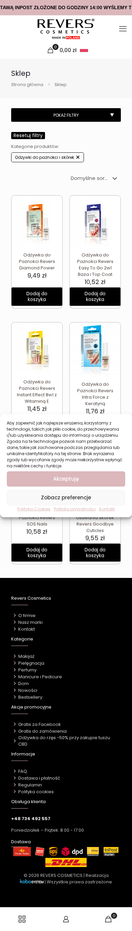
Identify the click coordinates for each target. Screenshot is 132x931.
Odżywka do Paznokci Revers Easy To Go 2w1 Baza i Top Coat (95, 265)
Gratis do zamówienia (42, 731)
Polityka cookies (36, 791)
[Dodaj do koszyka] (54, 203)
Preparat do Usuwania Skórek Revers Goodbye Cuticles (95, 521)
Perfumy (27, 670)
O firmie (27, 615)
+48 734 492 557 (30, 818)
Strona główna (27, 84)
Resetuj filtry (28, 135)
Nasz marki (30, 622)
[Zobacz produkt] (54, 213)
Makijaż (26, 656)
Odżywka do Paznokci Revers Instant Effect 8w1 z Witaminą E (37, 391)
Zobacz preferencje (66, 497)
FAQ (22, 771)
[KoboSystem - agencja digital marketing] (32, 882)
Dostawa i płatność (39, 778)
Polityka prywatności (75, 509)
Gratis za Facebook (39, 724)
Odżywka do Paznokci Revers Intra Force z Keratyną (95, 394)
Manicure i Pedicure (40, 677)
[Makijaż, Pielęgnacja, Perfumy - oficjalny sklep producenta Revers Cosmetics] (66, 29)
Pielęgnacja (31, 663)
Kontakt (107, 509)
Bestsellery (30, 697)
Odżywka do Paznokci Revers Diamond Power (37, 261)
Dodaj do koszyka (36, 296)
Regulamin (30, 785)
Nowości (27, 690)
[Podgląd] (54, 223)
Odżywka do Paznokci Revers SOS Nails (37, 517)
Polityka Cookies (33, 509)
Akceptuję (66, 478)
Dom (23, 683)
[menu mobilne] (123, 29)
